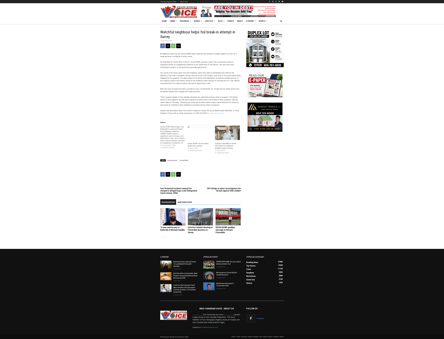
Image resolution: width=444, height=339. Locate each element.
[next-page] (165, 237)
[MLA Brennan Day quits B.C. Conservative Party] (208, 286)
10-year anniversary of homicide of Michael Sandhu (172, 228)
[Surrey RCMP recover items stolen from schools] (200, 133)
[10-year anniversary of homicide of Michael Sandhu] (172, 216)
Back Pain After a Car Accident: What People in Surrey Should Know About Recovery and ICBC (185, 275)
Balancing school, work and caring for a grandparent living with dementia (184, 264)
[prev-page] (161, 237)
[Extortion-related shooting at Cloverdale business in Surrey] (200, 216)
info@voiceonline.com (209, 327)
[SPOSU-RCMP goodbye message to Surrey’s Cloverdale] (228, 216)
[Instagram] (272, 1)
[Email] (178, 46)
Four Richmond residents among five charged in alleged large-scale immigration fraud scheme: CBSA (178, 190)
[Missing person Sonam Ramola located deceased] (208, 275)
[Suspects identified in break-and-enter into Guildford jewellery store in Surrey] (227, 133)
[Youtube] (282, 1)
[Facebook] (269, 1)
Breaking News (171, 27)
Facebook (260, 318)
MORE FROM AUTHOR (184, 202)
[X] (276, 1)
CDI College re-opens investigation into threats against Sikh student (224, 189)
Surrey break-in (172, 160)
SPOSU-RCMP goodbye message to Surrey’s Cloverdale (225, 230)
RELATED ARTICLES (168, 202)
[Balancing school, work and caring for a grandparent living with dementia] (165, 265)
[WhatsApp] (173, 46)
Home (162, 27)
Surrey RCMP (184, 160)
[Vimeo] (279, 1)
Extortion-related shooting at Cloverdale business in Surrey (200, 230)
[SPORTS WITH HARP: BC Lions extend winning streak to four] (208, 265)
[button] (281, 21)
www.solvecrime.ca (217, 113)
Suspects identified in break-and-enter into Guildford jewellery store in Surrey (226, 145)
